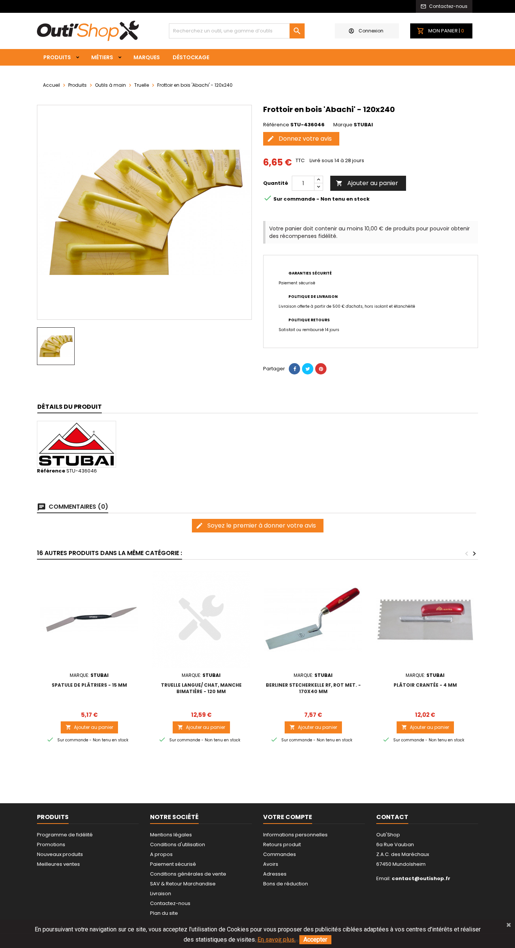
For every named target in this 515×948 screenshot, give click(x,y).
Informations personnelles (295, 834)
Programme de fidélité (65, 834)
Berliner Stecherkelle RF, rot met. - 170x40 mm (313, 688)
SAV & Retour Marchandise (183, 883)
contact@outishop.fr (421, 878)
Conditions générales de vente (188, 873)
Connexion (371, 31)
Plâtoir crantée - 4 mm (425, 685)
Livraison (160, 893)
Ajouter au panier (367, 183)
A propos (161, 854)
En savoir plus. (277, 939)
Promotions (51, 844)
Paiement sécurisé (173, 864)
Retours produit (282, 844)
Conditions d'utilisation (177, 844)
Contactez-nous (170, 903)
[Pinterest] (320, 368)
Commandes (279, 854)
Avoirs (270, 864)
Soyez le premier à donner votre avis (256, 525)
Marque (343, 124)
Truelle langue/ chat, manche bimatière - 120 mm (201, 688)
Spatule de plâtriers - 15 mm (89, 685)
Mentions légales (171, 834)
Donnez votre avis (299, 138)
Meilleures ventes (58, 864)
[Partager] (294, 368)
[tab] (69, 407)
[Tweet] (307, 368)
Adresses (275, 873)
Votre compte (287, 817)
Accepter (315, 939)
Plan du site (164, 913)
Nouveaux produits (60, 854)
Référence (276, 124)
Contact (392, 817)
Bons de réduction (285, 883)
